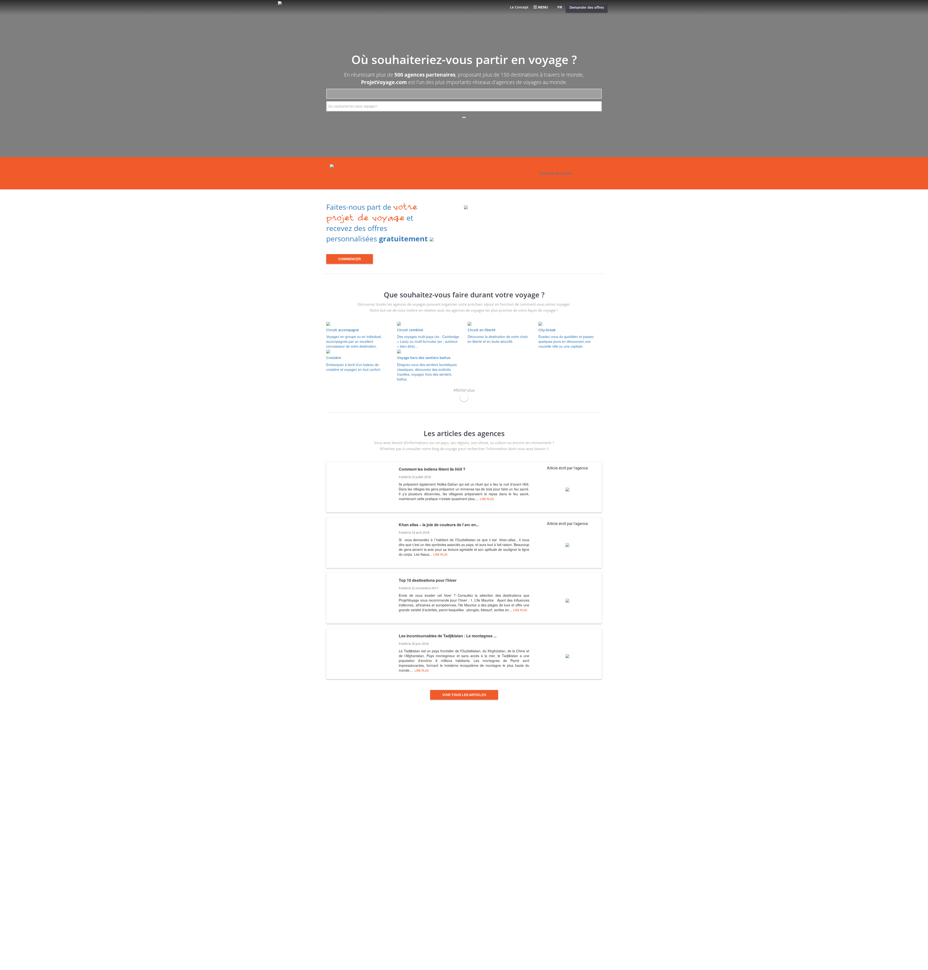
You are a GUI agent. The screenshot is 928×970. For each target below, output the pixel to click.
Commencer (349, 259)
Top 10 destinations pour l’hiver (428, 580)
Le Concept (519, 7)
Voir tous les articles (464, 695)
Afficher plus (464, 390)
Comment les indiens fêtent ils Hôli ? (432, 469)
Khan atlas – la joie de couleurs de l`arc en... (439, 524)
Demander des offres (586, 7)
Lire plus (487, 499)
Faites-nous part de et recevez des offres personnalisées (377, 223)
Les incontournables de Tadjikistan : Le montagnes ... (447, 636)
